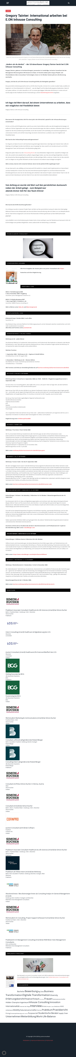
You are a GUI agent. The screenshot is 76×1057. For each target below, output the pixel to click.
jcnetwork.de (27, 327)
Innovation (55, 1002)
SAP (36, 1013)
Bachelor (20, 991)
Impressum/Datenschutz (38, 1040)
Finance (28, 998)
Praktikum (47, 1009)
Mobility (16, 1010)
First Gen (42, 999)
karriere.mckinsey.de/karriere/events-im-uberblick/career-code (32, 484)
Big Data (41, 991)
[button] (4, 1053)
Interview (36, 1006)
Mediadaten (26, 1040)
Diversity (54, 995)
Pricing (8, 1013)
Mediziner (57, 1006)
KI (42, 1006)
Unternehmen (13, 1016)
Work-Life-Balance (46, 1016)
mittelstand (9, 1010)
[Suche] (69, 3)
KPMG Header (47, 1006)
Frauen (48, 998)
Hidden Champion (13, 1002)
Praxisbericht (60, 1009)
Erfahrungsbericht (15, 998)
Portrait (39, 1010)
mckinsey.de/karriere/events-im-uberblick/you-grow (29, 450)
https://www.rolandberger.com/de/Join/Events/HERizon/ (30, 554)
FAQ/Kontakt (49, 1040)
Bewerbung (31, 991)
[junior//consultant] (38, 3)
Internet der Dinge (25, 1006)
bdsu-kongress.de (31, 307)
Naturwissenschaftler (28, 1010)
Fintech (36, 998)
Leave (52, 1006)
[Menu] (7, 3)
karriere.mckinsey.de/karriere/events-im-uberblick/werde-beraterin (33, 584)
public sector (25, 1013)
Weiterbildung (28, 1016)
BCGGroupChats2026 (24, 418)
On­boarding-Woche (29, 153)
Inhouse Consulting (39, 1002)
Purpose (31, 1013)
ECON (8, 11)
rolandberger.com (29, 527)
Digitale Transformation (36, 995)
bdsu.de (21, 307)
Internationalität (12, 1006)
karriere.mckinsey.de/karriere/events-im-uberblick (53, 367)
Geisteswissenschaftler (59, 999)
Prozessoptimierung (15, 1013)
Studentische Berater (48, 1013)
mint (62, 1006)
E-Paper (61, 268)
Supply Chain (63, 1013)
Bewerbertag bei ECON (47, 92)
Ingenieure (24, 1002)
